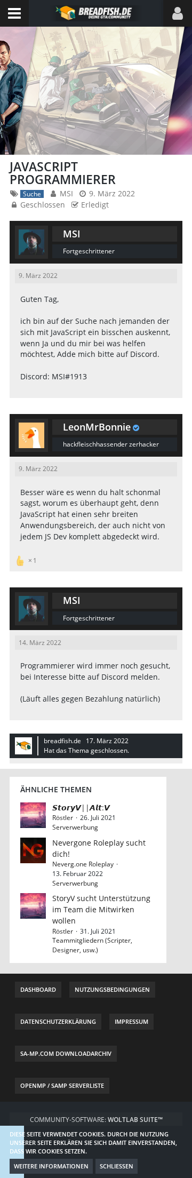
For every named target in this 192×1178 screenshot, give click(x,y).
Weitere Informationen (51, 1166)
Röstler (62, 817)
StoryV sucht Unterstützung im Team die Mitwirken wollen (101, 909)
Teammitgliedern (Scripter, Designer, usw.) (92, 945)
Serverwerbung (75, 827)
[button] (14, 13)
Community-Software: (96, 1119)
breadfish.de (62, 740)
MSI (66, 193)
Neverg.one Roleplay (83, 864)
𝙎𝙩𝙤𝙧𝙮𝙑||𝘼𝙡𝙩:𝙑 (81, 807)
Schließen (116, 1166)
